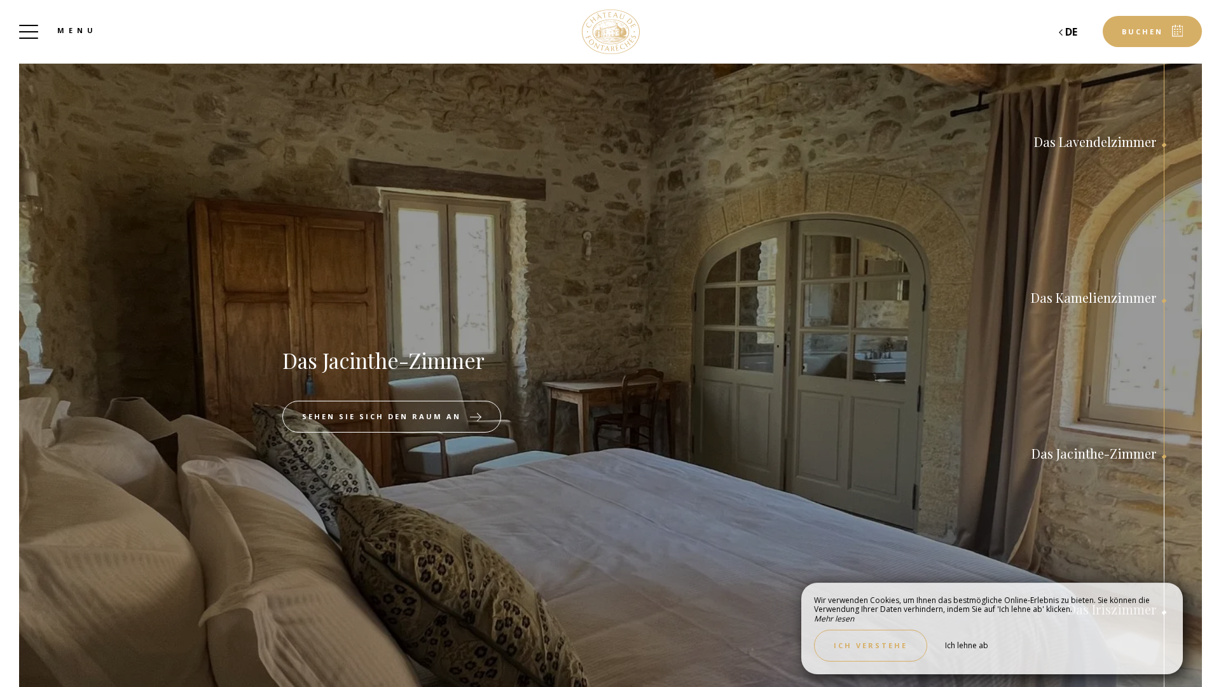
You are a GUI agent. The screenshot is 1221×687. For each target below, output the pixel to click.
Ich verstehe (870, 645)
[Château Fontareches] (610, 31)
